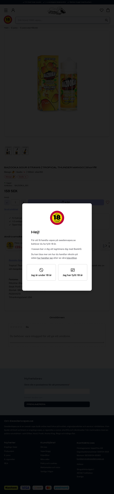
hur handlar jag (45, 258)
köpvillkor (72, 258)
